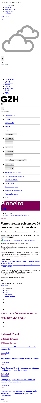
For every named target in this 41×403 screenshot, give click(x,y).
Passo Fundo (9, 83)
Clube (7, 93)
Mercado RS (9, 88)
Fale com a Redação (11, 180)
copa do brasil (9, 11)
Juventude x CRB (10, 9)
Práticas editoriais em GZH (13, 190)
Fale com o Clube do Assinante (14, 176)
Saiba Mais (4, 285)
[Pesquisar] (2, 108)
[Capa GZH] (20, 68)
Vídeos (7, 130)
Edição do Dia (9, 79)
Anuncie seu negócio (11, 187)
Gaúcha (7, 81)
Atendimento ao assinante (13, 172)
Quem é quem (9, 183)
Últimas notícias (10, 115)
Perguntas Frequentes (11, 194)
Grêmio (7, 90)
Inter (6, 92)
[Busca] (2, 59)
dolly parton (8, 7)
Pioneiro (7, 85)
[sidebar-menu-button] (2, 57)
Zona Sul (8, 86)
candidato (8, 13)
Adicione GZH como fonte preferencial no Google (19, 240)
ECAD (7, 197)
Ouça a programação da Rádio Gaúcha (17, 215)
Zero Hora (8, 119)
